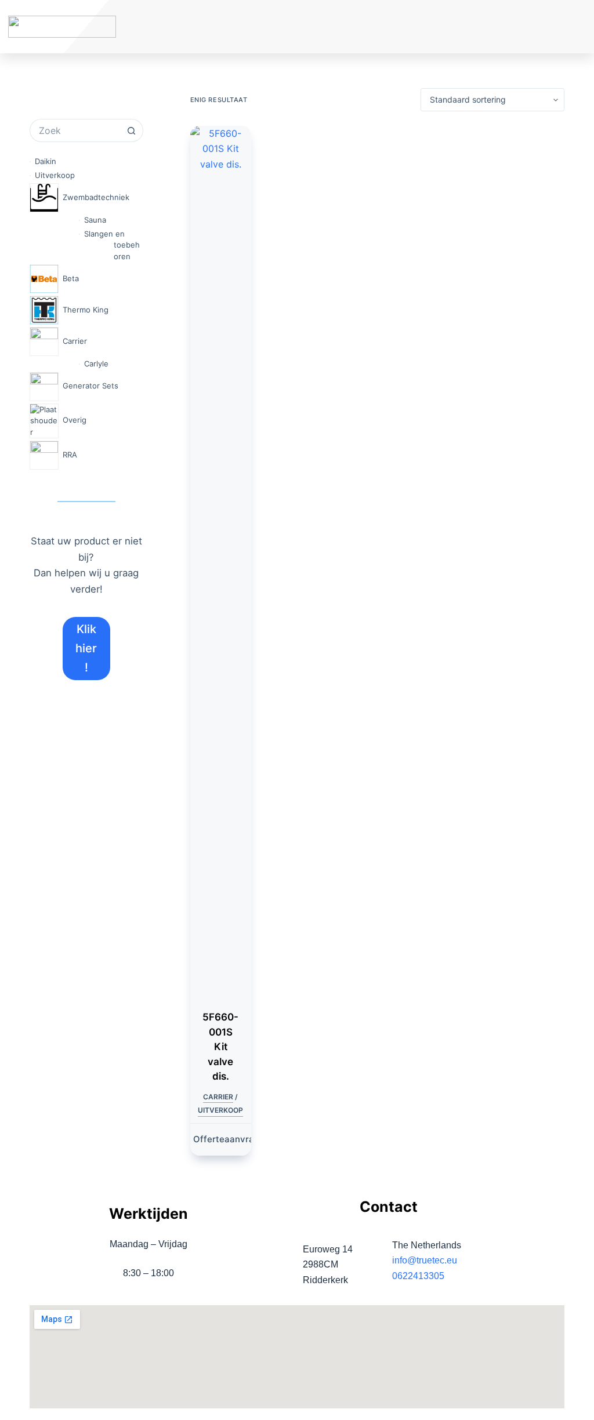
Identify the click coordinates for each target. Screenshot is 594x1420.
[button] (524, 27)
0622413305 (418, 1276)
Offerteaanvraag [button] (229, 1139)
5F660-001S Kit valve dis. (220, 1046)
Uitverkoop (220, 1110)
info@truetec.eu (424, 1260)
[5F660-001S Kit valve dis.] (220, 561)
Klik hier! (86, 648)
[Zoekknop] (131, 130)
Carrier (218, 1096)
